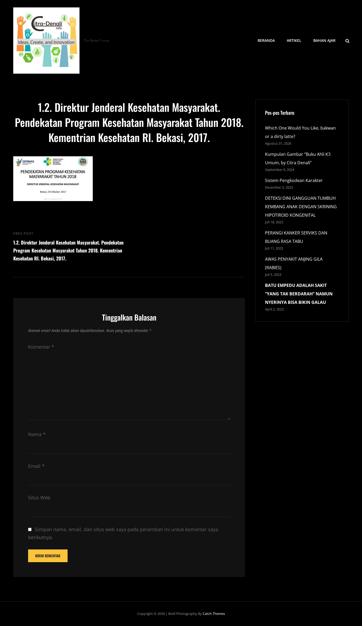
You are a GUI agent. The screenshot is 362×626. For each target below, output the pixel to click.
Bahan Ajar (324, 40)
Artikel (294, 40)
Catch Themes (214, 613)
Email (36, 466)
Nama (37, 434)
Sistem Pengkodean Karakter (294, 180)
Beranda (266, 40)
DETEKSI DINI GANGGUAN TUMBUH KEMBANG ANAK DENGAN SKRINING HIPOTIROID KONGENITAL (301, 206)
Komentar (41, 347)
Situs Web (39, 497)
